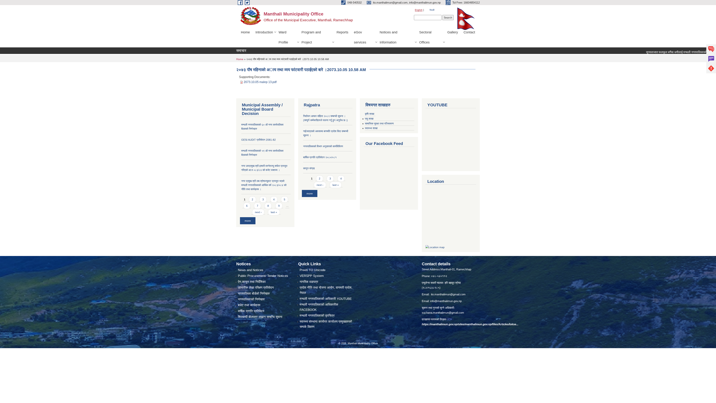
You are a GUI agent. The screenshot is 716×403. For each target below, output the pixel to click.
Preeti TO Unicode (312, 270)
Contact (469, 32)
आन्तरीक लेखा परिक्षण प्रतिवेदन (256, 287)
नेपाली (431, 10)
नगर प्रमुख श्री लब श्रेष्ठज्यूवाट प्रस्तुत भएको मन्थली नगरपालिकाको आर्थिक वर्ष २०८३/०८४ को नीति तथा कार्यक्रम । (263, 185)
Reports (342, 32)
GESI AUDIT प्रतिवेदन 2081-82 (258, 139)
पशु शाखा (369, 118)
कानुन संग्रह (309, 168)
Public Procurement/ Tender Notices (263, 276)
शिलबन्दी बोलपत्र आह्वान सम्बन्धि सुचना (260, 317)
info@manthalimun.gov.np (446, 301)
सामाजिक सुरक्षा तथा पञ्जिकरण (379, 123)
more (248, 220)
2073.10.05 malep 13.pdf (260, 82)
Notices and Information (388, 37)
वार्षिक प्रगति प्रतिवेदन (251, 311)
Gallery (452, 32)
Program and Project (311, 37)
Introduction (264, 32)
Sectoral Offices (425, 37)
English (419, 10)
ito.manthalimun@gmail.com (448, 294)
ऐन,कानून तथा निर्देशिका (252, 282)
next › (258, 212)
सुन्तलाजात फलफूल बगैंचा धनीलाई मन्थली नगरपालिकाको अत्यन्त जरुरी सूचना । (669, 52)
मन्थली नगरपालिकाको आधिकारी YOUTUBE (326, 299)
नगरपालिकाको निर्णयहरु (251, 299)
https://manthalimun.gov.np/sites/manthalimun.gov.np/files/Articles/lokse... (470, 324)
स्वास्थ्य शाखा (371, 128)
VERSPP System (312, 276)
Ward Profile (283, 37)
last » (274, 212)
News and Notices (250, 270)
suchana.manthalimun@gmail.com (443, 312)
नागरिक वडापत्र (309, 282)
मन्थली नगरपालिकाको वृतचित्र (317, 315)
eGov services (360, 37)
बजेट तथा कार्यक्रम (249, 305)
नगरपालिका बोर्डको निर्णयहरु (254, 293)
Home (245, 32)
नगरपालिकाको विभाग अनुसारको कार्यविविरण (323, 146)
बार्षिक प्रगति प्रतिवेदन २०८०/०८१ (320, 157)
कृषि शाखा (369, 113)
